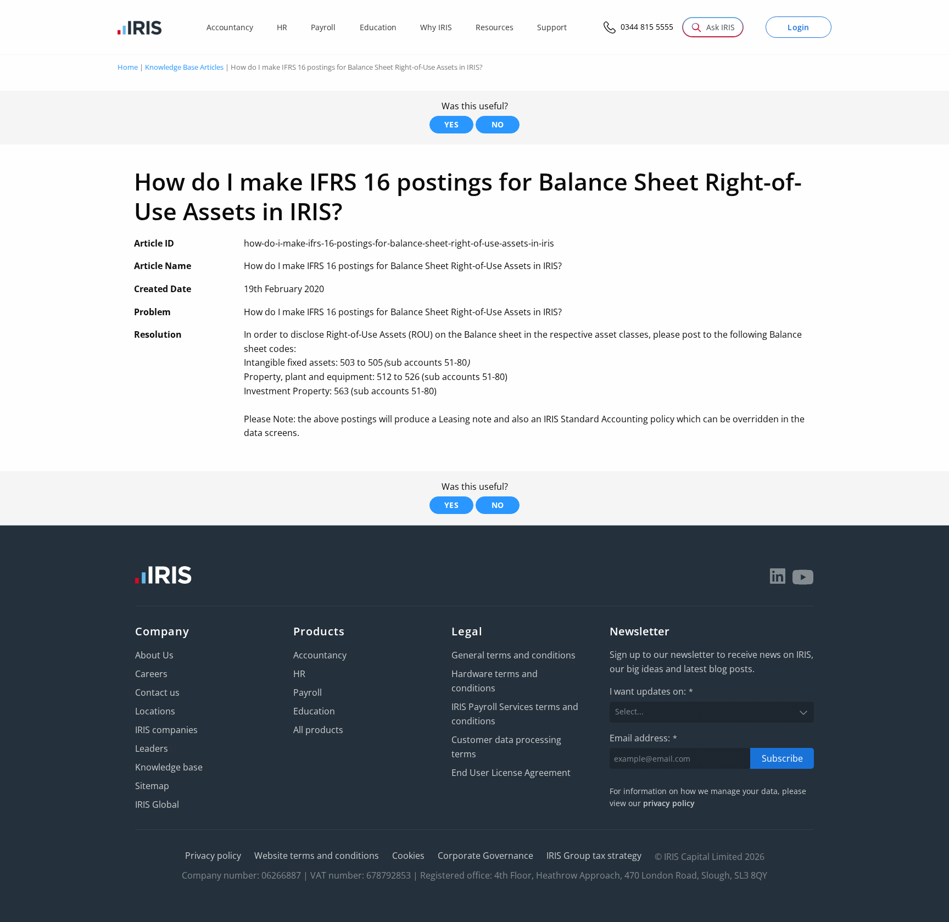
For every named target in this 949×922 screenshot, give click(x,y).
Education (314, 711)
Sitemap (152, 786)
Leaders (151, 748)
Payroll (307, 692)
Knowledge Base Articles (184, 67)
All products (318, 730)
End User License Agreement (511, 773)
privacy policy (669, 803)
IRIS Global (157, 804)
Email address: (643, 738)
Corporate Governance (485, 856)
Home (128, 67)
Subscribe (782, 758)
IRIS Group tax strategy (593, 856)
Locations (155, 711)
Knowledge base (169, 767)
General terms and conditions (513, 655)
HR (299, 674)
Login (799, 27)
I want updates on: (651, 691)
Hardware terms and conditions (494, 681)
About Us (154, 655)
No (498, 124)
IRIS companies (166, 730)
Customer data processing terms (506, 747)
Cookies (408, 856)
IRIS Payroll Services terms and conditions (514, 714)
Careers (151, 674)
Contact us (157, 692)
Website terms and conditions (316, 856)
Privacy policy (213, 856)
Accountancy (320, 655)
